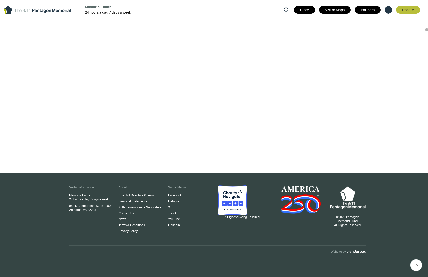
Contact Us (126, 213)
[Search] (286, 10)
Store (304, 10)
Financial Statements (133, 201)
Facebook (175, 195)
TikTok (172, 213)
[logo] (37, 10)
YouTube (174, 219)
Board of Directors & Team (136, 195)
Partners (367, 10)
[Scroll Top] (416, 265)
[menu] (388, 10)
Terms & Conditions (132, 225)
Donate (408, 10)
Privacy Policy (128, 231)
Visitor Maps (335, 10)
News (122, 219)
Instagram (174, 201)
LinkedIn (174, 225)
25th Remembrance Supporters (140, 207)
